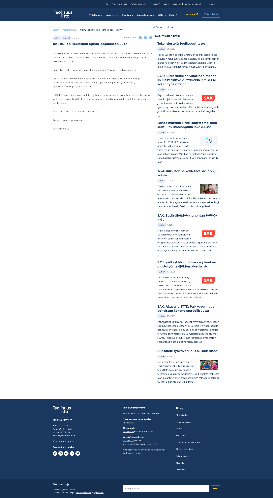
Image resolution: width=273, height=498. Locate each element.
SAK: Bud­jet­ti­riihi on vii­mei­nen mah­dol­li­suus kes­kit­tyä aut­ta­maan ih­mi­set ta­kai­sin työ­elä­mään (188, 80)
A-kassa (154, 4)
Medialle (180, 463)
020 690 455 (128, 441)
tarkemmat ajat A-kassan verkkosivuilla (140, 444)
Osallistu (126, 15)
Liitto (160, 15)
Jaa (172, 27)
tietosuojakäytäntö (83, 493)
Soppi (166, 4)
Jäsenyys (110, 15)
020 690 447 (128, 423)
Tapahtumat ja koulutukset (188, 443)
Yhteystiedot (211, 14)
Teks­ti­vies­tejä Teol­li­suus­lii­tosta (181, 43)
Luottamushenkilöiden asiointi (186, 4)
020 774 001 (65, 432)
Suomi (214, 4)
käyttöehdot (99, 493)
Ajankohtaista (144, 15)
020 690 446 (128, 432)
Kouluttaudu (181, 436)
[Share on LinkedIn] (150, 37)
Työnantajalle (182, 456)
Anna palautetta (184, 422)
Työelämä (94, 15)
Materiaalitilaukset (139, 4)
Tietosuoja (181, 470)
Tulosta (159, 27)
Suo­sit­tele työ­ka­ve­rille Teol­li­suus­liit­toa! (187, 351)
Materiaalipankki (119, 4)
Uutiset (66, 38)
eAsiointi (190, 15)
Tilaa (215, 488)
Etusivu (56, 30)
